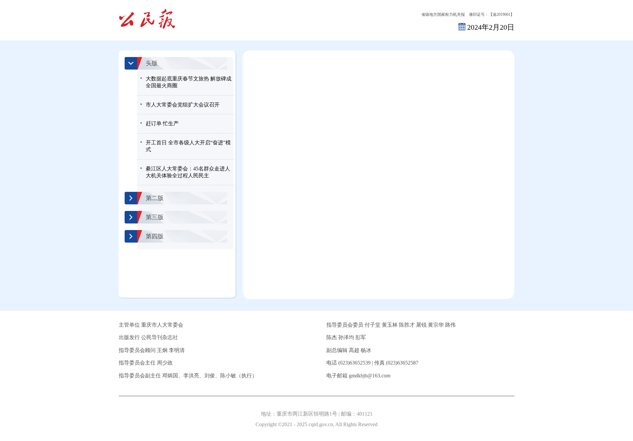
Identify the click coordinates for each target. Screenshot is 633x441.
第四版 (155, 236)
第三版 (155, 217)
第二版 (155, 198)
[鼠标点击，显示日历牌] (462, 26)
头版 (152, 63)
